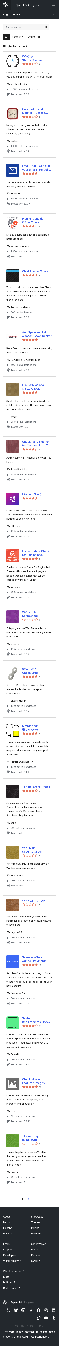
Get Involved (38, 1244)
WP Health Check (33, 900)
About (6, 1216)
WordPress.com (14, 1271)
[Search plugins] (46, 27)
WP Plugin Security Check (32, 849)
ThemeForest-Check (36, 787)
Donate (37, 1255)
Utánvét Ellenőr (32, 494)
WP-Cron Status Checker (32, 58)
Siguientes (35, 1199)
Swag (36, 1260)
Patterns (36, 1233)
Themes (35, 1222)
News (6, 1222)
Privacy (7, 1233)
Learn (6, 1244)
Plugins (35, 1227)
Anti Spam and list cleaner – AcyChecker (37, 334)
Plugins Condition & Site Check (33, 220)
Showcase (37, 1216)
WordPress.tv (12, 1260)
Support (7, 1249)
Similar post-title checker (30, 727)
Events (35, 1249)
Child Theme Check (35, 271)
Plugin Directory (11, 14)
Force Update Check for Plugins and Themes (36, 553)
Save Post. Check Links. (30, 670)
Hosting (7, 1227)
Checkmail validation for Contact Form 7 (36, 443)
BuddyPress (11, 1288)
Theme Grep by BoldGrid (30, 1137)
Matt (7, 1276)
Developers (9, 1255)
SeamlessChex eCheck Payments (34, 959)
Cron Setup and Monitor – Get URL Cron (34, 111)
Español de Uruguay (22, 1302)
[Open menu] (54, 5)
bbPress (9, 1282)
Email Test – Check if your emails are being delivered (36, 168)
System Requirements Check (36, 1020)
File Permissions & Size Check (33, 386)
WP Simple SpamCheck (30, 614)
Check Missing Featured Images (33, 1081)
